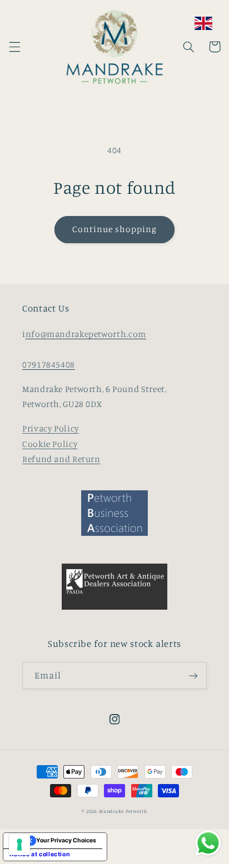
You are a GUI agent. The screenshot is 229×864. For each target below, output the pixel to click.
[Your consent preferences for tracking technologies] (19, 844)
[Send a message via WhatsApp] (208, 843)
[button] (14, 46)
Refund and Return (61, 459)
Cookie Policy (49, 444)
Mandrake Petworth (123, 811)
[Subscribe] (193, 675)
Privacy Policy (50, 428)
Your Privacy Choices (66, 840)
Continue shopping (114, 229)
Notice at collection (40, 854)
